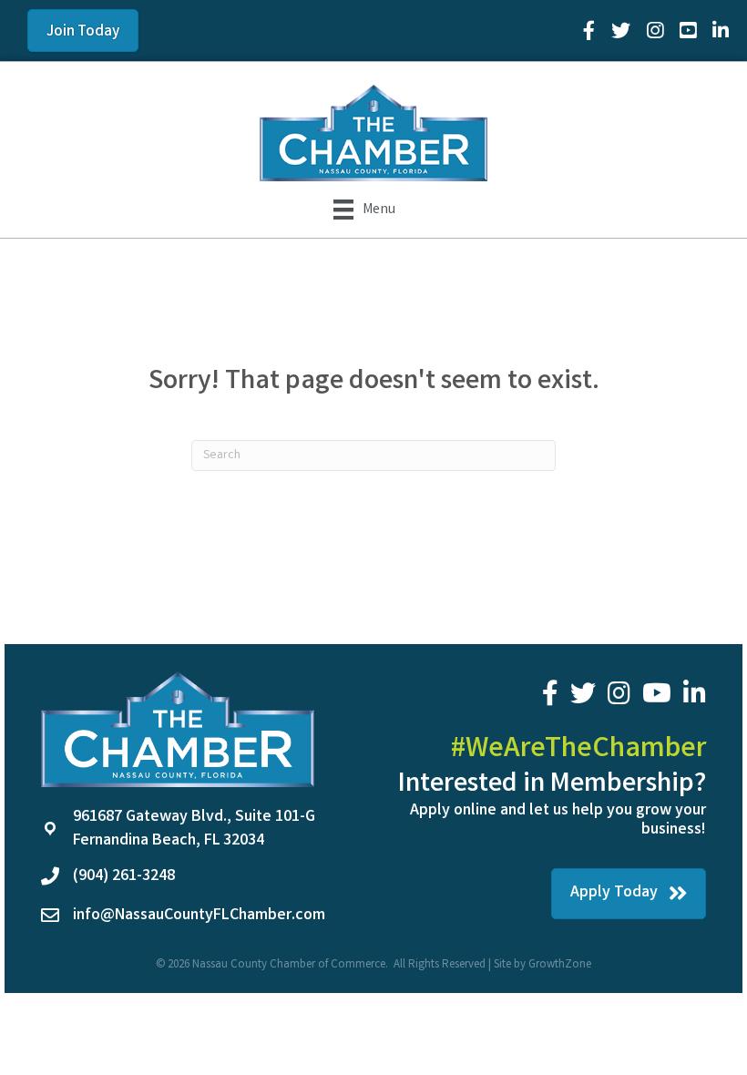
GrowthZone (559, 965)
